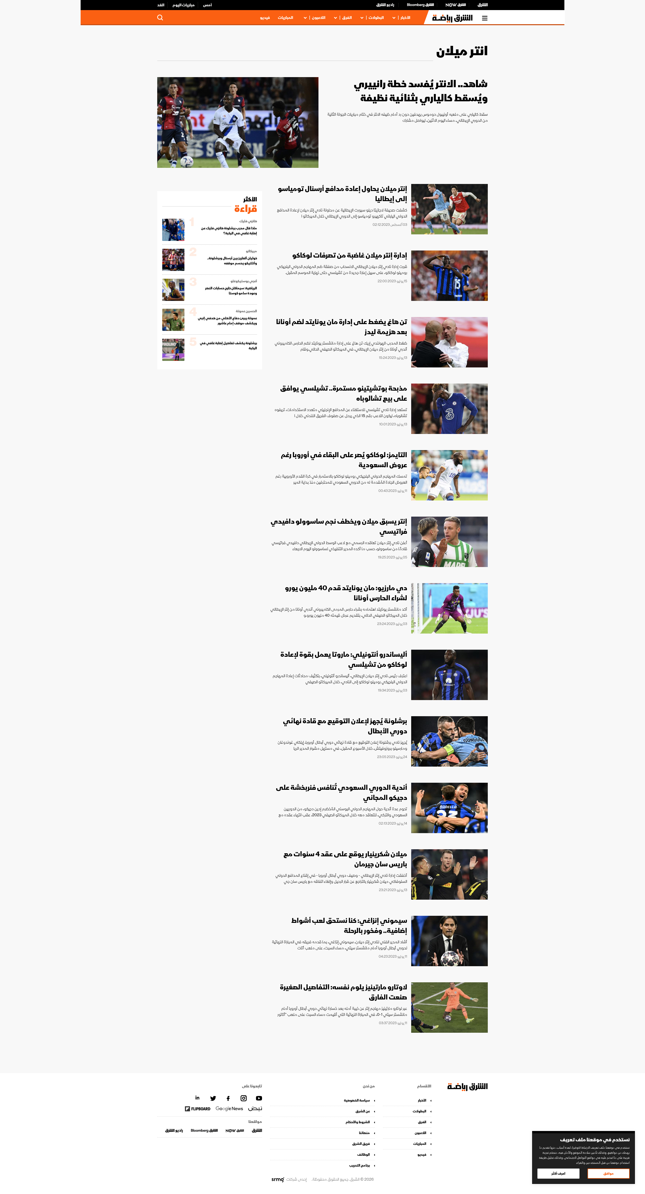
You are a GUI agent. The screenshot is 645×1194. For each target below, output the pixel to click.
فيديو (265, 18)
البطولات (376, 18)
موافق (608, 1173)
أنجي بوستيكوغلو (244, 281)
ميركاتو (251, 251)
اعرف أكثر (558, 1173)
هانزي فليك (248, 221)
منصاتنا (364, 1133)
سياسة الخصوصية (357, 1100)
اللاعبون (318, 18)
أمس (207, 5)
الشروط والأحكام (358, 1122)
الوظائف (363, 1154)
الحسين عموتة (246, 311)
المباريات (285, 18)
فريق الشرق (361, 1144)
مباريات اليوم (184, 5)
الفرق (347, 18)
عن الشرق (363, 1111)
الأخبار (405, 18)
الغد (160, 5)
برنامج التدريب (359, 1165)
